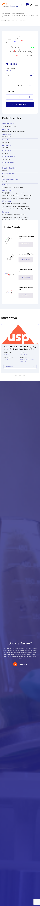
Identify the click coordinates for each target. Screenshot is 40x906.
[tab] (14, 375)
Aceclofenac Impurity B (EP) (26, 237)
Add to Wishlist (21, 104)
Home (2, 13)
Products (7, 13)
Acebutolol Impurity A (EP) (26, 288)
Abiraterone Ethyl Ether (26, 254)
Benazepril (10, 15)
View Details (25, 244)
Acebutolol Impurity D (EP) (26, 271)
